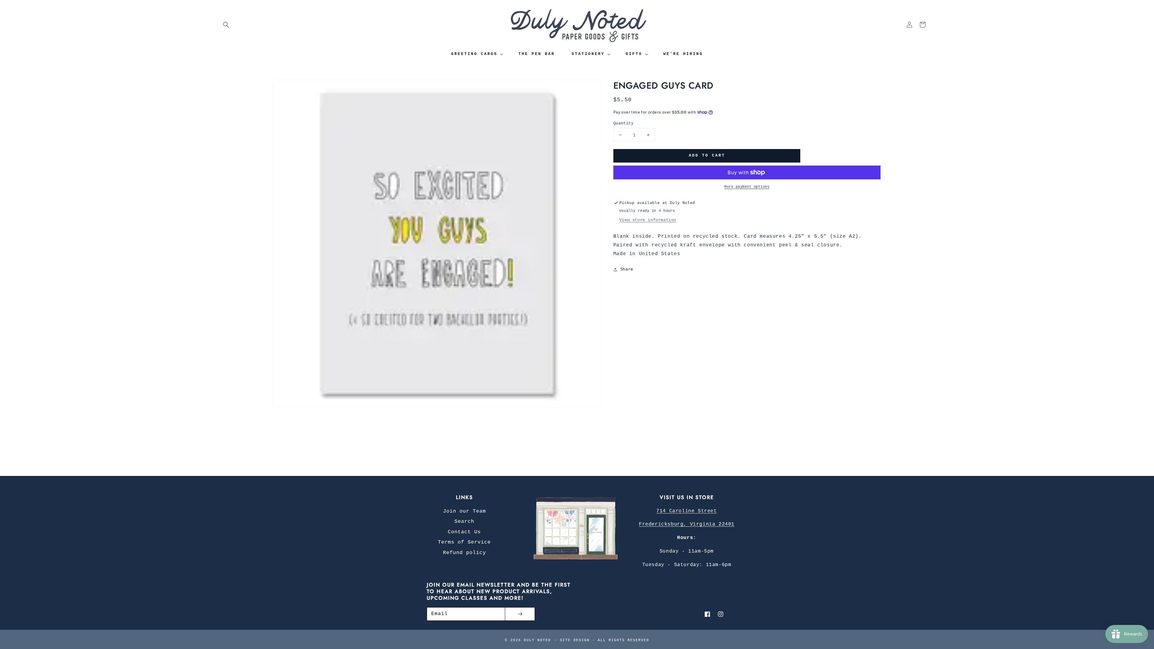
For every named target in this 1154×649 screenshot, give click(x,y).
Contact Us (464, 532)
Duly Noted (537, 640)
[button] (226, 24)
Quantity (623, 123)
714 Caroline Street (686, 511)
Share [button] (626, 269)
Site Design (575, 640)
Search (464, 521)
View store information (647, 220)
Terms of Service (464, 542)
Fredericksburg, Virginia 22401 (686, 524)
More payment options (746, 187)
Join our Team (464, 511)
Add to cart (707, 155)
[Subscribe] (520, 614)
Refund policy (464, 553)
